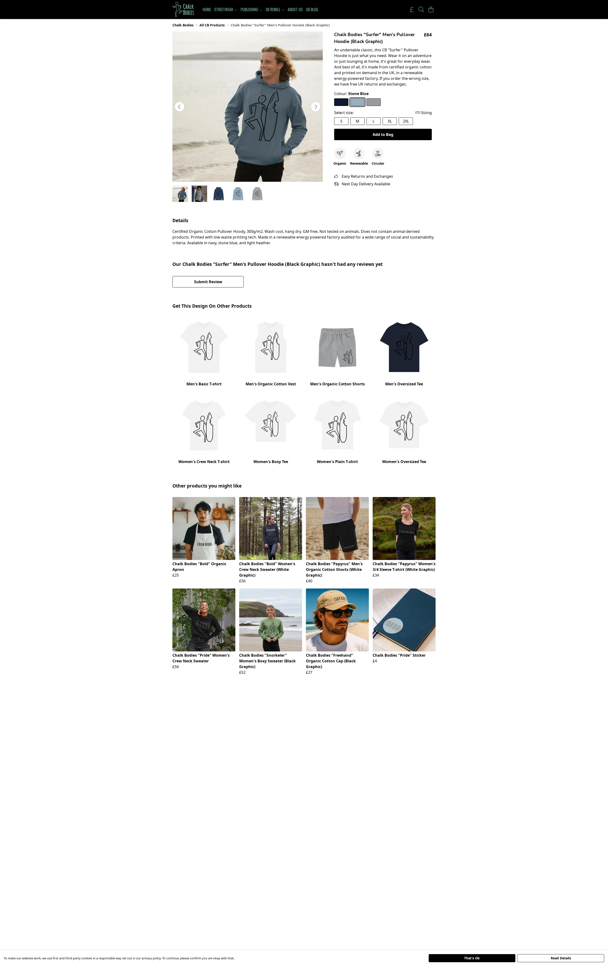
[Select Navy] (341, 102)
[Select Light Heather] (373, 102)
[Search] (421, 9)
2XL (406, 121)
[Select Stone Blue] (357, 102)
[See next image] (315, 106)
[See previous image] (179, 106)
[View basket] (431, 9)
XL (390, 121)
